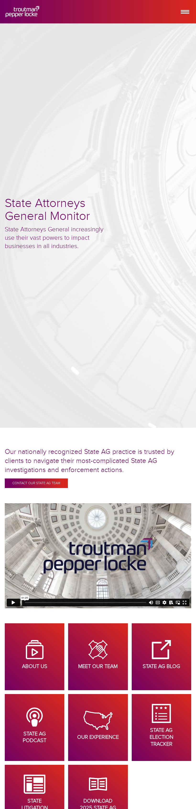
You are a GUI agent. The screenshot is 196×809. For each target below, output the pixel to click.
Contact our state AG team (36, 483)
